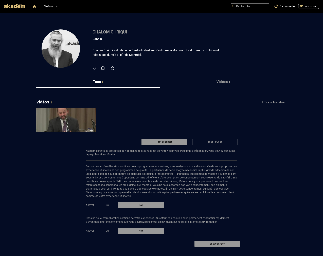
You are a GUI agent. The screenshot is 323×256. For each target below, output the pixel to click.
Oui (107, 205)
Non (141, 205)
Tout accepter (164, 141)
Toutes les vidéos (274, 102)
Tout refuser (215, 141)
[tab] (98, 82)
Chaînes (49, 6)
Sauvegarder (217, 243)
